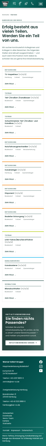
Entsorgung (19, 436)
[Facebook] (41, 362)
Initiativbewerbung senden (23, 343)
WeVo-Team (8, 418)
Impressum (15, 430)
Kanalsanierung (31, 436)
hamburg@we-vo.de (11, 405)
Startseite (5, 15)
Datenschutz (27, 430)
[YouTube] (41, 370)
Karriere (6, 421)
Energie (5, 438)
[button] (41, 4)
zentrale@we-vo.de (11, 382)
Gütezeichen (8, 413)
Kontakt (6, 430)
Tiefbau (11, 436)
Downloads (7, 416)
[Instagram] (41, 366)
